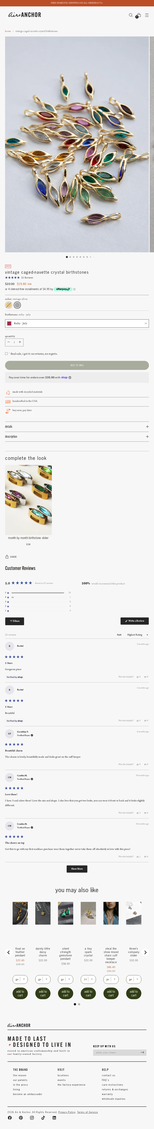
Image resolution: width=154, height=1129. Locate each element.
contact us (108, 1075)
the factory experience (72, 1084)
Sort (119, 634)
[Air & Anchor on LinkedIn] (54, 1117)
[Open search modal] (131, 15)
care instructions (112, 1084)
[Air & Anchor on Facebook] (10, 1117)
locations (63, 1075)
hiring (16, 1089)
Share (13, 556)
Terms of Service (87, 1112)
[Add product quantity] (8, 342)
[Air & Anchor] (25, 15)
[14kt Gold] (8, 305)
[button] (19, 278)
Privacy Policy (66, 1112)
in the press (20, 1084)
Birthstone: (18, 315)
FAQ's (105, 1080)
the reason (19, 1075)
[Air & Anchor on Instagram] (32, 1117)
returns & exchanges (115, 1089)
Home (8, 31)
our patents (20, 1080)
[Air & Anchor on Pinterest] (21, 1117)
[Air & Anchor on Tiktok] (43, 1117)
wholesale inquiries (113, 1098)
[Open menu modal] (147, 15)
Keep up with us (104, 1046)
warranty (107, 1094)
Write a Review (138, 622)
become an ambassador (27, 1094)
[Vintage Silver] (17, 305)
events (62, 1080)
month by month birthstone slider (28, 538)
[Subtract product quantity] (20, 342)
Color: (16, 299)
